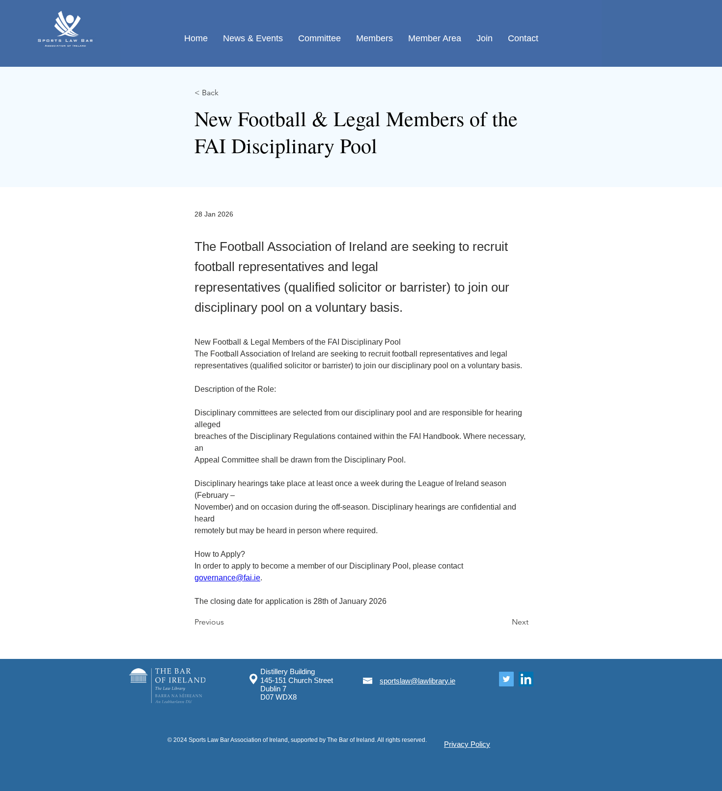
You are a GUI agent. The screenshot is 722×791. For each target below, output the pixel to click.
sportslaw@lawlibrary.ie (417, 681)
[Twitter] (506, 679)
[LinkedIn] (526, 679)
